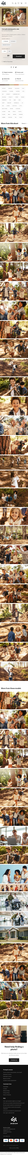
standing (21, 114)
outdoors (18, 108)
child (23, 88)
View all (24, 123)
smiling (14, 114)
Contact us (14, 1060)
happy (3, 102)
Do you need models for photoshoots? (12, 1105)
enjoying (4, 97)
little (20, 105)
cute (23, 91)
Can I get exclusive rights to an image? (12, 1101)
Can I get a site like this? (8, 1112)
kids (3, 105)
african (3, 88)
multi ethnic (4, 108)
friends (22, 97)
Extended (13, 41)
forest (16, 97)
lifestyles (14, 105)
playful (20, 111)
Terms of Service (7, 1094)
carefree (10, 88)
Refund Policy (6, 1090)
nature (11, 108)
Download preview (19, 59)
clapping (18, 91)
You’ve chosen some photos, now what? (12, 1072)
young (20, 117)
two (16, 117)
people (14, 111)
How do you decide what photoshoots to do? (13, 1103)
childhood (4, 91)
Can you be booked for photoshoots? (12, 1110)
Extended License (7, 1076)
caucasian (17, 88)
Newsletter (5, 1086)
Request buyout (6, 44)
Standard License (7, 1074)
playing (3, 114)
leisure (8, 105)
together (10, 117)
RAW (9, 51)
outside (3, 111)
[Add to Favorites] (27, 128)
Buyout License (6, 1078)
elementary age (16, 94)
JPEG (5, 51)
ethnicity (11, 97)
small (9, 114)
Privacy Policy (6, 1092)
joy (22, 102)
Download (19, 56)
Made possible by (14, 1147)
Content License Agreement (9, 1080)
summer (3, 117)
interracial (16, 102)
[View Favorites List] (18, 3)
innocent (9, 102)
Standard (6, 41)
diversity (8, 94)
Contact (5, 1088)
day (3, 94)
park (9, 111)
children (11, 91)
